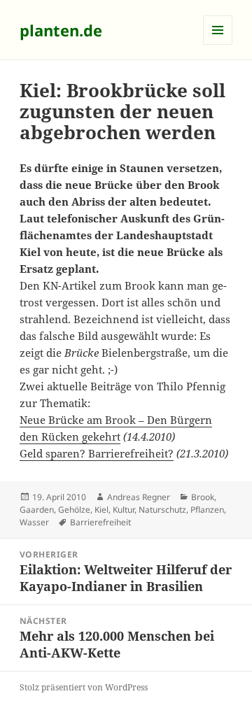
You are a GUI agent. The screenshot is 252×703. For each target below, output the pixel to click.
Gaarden (37, 510)
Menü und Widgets (218, 44)
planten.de (61, 30)
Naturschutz (162, 510)
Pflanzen (207, 510)
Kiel (101, 510)
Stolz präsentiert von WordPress (84, 687)
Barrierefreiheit (100, 522)
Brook (202, 497)
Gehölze (74, 510)
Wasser (34, 522)
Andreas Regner (138, 497)
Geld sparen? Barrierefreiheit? (97, 453)
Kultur (123, 510)
